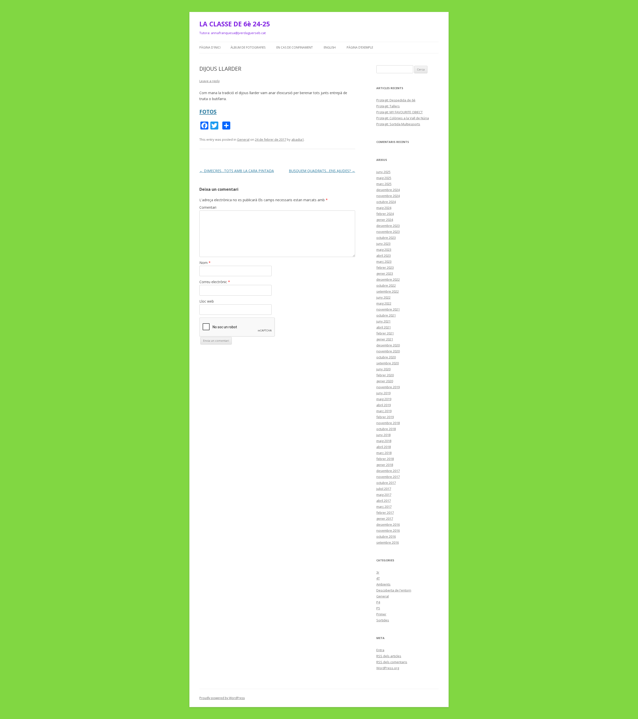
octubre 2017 (386, 482)
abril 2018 (383, 447)
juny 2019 (383, 393)
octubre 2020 (386, 357)
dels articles (388, 656)
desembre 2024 (388, 190)
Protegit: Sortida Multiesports (398, 124)
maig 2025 (383, 178)
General (243, 139)
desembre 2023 (388, 225)
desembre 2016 (388, 524)
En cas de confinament (294, 47)
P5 (378, 608)
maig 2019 (383, 399)
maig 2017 (383, 494)
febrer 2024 (385, 213)
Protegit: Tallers (388, 106)
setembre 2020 (387, 363)
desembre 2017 (388, 470)
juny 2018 (383, 435)
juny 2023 (383, 243)
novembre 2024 (388, 196)
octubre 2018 (386, 429)
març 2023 (384, 261)
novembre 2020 (388, 351)
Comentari (207, 207)
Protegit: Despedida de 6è (395, 100)
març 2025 (384, 184)
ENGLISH (330, 47)
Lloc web (206, 301)
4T (378, 578)
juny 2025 (383, 172)
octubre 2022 (386, 285)
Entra (380, 650)
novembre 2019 (388, 387)
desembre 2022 (388, 279)
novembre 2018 (388, 423)
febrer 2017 (385, 512)
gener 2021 (384, 339)
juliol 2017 (383, 488)
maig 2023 (383, 249)
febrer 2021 (385, 333)
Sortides (382, 620)
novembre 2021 (388, 309)
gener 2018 (384, 464)
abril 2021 (383, 327)
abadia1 (297, 139)
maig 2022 (383, 303)
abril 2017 (383, 500)
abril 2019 (383, 405)
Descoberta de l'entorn (393, 590)
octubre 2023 (386, 237)
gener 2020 (384, 381)
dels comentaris (391, 662)
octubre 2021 (386, 315)
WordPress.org (387, 668)
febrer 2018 (385, 459)
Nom (205, 262)
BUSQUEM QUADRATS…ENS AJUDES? (322, 170)
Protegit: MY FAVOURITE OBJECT (399, 112)
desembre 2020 (388, 345)
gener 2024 (384, 219)
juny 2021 (383, 321)
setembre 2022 (387, 291)
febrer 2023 (385, 267)
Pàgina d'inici (210, 47)
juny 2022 (383, 297)
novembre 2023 (388, 231)
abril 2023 (383, 255)
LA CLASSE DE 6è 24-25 (234, 23)
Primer (381, 614)
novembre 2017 (388, 476)
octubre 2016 (386, 536)
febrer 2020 (385, 375)
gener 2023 (384, 273)
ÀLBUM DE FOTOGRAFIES (248, 47)
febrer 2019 (385, 417)
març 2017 (384, 506)
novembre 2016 (388, 530)
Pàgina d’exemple (360, 47)
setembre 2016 (387, 542)
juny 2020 (383, 369)
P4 (378, 602)
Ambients (383, 584)
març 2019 (384, 411)
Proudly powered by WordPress (222, 698)
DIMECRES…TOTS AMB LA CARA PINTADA (236, 170)
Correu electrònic (214, 281)
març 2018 (384, 453)
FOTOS (208, 111)
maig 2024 (383, 207)
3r (377, 572)
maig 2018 (383, 441)
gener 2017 (384, 518)
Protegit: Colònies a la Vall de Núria (402, 118)
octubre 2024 (386, 201)
